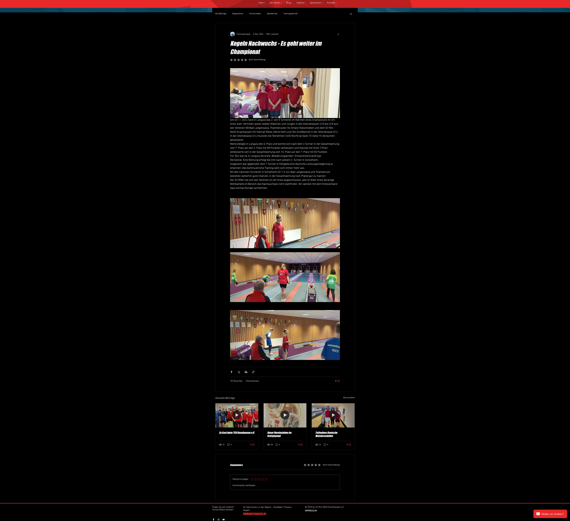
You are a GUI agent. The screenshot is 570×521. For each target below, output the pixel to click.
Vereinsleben (255, 13)
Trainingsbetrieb (290, 13)
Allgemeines (237, 13)
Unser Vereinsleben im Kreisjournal (279, 434)
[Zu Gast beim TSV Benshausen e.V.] (236, 415)
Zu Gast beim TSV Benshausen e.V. (236, 432)
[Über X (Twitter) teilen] (238, 371)
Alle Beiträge (220, 13)
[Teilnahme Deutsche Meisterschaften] (333, 415)
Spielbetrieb (272, 13)
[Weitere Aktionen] (338, 34)
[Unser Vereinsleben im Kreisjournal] (285, 415)
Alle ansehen (349, 397)
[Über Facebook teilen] (231, 371)
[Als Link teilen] (253, 371)
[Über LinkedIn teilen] (246, 371)
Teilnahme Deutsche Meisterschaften (326, 434)
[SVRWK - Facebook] (213, 519)
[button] (351, 14)
